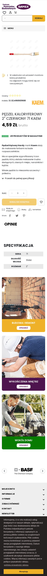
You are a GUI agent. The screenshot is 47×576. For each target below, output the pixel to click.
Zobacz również (10, 503)
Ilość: (4, 193)
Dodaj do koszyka (19, 202)
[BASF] (23, 471)
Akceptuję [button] (23, 572)
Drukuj (24, 210)
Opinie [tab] (10, 224)
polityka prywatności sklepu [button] (16, 565)
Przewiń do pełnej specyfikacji (19, 178)
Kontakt (7, 508)
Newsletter (8, 513)
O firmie (6, 498)
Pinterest (23, 215)
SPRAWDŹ (23, 328)
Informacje (8, 494)
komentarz (37, 210)
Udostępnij (9, 215)
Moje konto (8, 489)
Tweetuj (16, 215)
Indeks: (5, 100)
